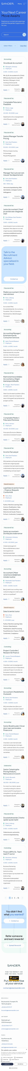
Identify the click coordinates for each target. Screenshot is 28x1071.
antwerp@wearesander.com (10, 1029)
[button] (22, 4)
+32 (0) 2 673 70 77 (6, 1007)
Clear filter (23, 46)
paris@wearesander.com (9, 1047)
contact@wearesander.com (14, 988)
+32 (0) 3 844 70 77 (6, 1025)
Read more (9, 1055)
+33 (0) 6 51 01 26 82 (7, 1044)
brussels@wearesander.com (10, 1010)
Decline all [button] (20, 1064)
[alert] (14, 1059)
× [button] (26, 1049)
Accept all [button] (7, 1064)
